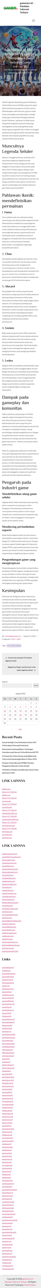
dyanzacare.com (8, 948)
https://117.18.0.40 (9, 828)
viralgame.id (6, 1263)
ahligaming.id (7, 1135)
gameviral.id (6, 1247)
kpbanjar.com (7, 918)
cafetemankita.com (9, 893)
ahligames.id (6, 1144)
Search (5, 682)
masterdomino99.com (10, 819)
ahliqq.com (6, 795)
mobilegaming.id (8, 1047)
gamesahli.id (6, 1126)
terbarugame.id (8, 1065)
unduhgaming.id (8, 1202)
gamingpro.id (7, 1199)
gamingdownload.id (9, 1190)
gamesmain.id (7, 1123)
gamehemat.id (7, 1147)
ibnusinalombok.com (10, 942)
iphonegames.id (8, 983)
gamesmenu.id (7, 1113)
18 (10, 715)
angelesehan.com (8, 881)
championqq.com (8, 825)
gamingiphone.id (8, 1019)
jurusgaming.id (7, 1101)
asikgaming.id (7, 1110)
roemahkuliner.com (9, 863)
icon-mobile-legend (14, 645)
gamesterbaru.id (8, 1004)
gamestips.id (6, 1007)
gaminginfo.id (7, 1074)
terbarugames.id (8, 1068)
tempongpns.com (8, 860)
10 (5, 711)
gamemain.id (7, 1153)
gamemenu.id (7, 1159)
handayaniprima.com (10, 869)
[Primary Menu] (33, 20)
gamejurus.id (7, 1156)
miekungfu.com (8, 890)
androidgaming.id (8, 974)
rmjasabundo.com (9, 896)
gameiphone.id (7, 980)
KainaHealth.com (8, 930)
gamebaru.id (6, 1241)
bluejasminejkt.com (9, 884)
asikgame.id (6, 1177)
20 (20, 715)
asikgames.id (7, 1150)
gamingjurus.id (7, 1083)
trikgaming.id (7, 1028)
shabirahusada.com (9, 933)
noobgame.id (7, 1260)
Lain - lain (16, 639)
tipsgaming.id (7, 1025)
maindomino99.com (9, 813)
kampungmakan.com (10, 872)
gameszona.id (7, 1132)
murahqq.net (7, 807)
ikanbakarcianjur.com (10, 909)
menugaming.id (8, 1104)
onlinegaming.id (8, 1056)
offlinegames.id (8, 989)
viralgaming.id (7, 1217)
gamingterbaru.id (8, 1037)
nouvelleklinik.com (9, 927)
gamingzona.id (7, 1098)
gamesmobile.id (8, 998)
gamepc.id (6, 986)
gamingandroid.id (8, 1034)
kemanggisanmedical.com (11, 921)
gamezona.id (6, 1162)
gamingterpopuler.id (9, 1220)
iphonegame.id (7, 1040)
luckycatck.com (7, 875)
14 (26, 711)
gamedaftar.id (7, 1250)
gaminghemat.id (8, 1077)
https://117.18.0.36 (9, 792)
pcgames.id (6, 1062)
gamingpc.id (6, 1031)
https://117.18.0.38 (9, 816)
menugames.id (7, 1138)
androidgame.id (8, 967)
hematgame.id (7, 1180)
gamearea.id (6, 1171)
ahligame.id (6, 1174)
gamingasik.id (7, 1089)
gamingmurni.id (8, 1080)
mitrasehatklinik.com (10, 915)
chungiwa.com (7, 905)
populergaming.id (8, 1214)
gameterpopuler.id (9, 1257)
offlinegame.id (7, 1050)
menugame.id (7, 1187)
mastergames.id (8, 1183)
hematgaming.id (8, 1129)
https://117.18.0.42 (9, 804)
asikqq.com (6, 789)
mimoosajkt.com (8, 899)
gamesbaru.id (7, 1229)
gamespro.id (6, 1226)
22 (31, 715)
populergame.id (8, 1269)
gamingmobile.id (8, 1022)
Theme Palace (30, 1285)
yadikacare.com (8, 936)
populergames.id (8, 1238)
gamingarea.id (7, 1095)
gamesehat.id (7, 1253)
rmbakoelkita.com (9, 878)
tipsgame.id (6, 1071)
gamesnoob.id (7, 1223)
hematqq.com (7, 831)
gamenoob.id (7, 1235)
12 (15, 711)
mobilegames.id (8, 995)
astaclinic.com (7, 939)
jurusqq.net (6, 801)
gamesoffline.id (8, 1001)
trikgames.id (6, 1016)
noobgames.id (7, 1244)
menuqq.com (7, 838)
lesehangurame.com (9, 854)
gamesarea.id (7, 1168)
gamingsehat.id (7, 1205)
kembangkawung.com (10, 902)
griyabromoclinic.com (10, 951)
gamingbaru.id (7, 1193)
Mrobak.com (7, 887)
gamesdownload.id (9, 1232)
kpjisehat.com (7, 912)
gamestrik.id (6, 1013)
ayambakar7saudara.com (11, 857)
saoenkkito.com (8, 866)
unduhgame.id (7, 1266)
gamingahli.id (7, 1092)
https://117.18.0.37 (9, 822)
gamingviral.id (7, 1196)
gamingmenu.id (8, 1086)
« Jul (20, 729)
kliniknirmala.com (8, 924)
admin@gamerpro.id (12, 636)
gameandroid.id (8, 977)
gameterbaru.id (8, 1010)
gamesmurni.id (7, 1117)
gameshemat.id (7, 1141)
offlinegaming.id (8, 1053)
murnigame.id (7, 1165)
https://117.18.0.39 (9, 798)
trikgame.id (6, 970)
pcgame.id (6, 1059)
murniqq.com (7, 835)
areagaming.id (7, 1107)
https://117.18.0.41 (9, 810)
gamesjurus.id (7, 1120)
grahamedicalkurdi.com (11, 945)
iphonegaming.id (8, 1044)
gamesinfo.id (7, 992)
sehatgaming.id (7, 1211)
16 (36, 711)
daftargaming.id (8, 1208)
